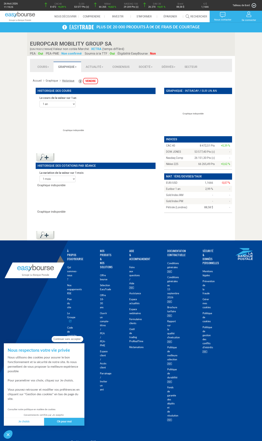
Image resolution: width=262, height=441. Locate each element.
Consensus (120, 67)
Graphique (66, 67)
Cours (42, 67)
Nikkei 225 (172, 164)
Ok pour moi (64, 421)
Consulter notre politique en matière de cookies (31, 409)
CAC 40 (170, 145)
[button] (8, 434)
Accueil (37, 80)
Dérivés (167, 67)
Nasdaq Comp (174, 157)
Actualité (93, 67)
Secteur (191, 67)
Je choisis (24, 421)
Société (145, 67)
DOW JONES (173, 151)
